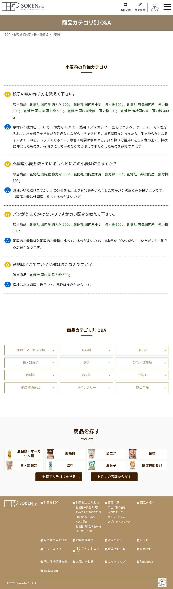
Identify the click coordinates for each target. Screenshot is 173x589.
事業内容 (114, 502)
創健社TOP (51, 502)
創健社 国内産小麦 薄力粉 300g (93, 111)
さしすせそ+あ (84, 531)
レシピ (144, 540)
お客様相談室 (84, 540)
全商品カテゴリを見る (59, 477)
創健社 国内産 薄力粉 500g (44, 111)
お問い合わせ (84, 561)
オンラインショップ (87, 551)
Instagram (51, 570)
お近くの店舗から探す (114, 477)
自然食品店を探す (55, 540)
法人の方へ (115, 540)
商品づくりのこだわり (88, 512)
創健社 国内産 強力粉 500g (50, 105)
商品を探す (147, 502)
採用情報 (146, 549)
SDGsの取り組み (85, 517)
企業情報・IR (116, 549)
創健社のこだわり (87, 502)
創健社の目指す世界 (87, 507)
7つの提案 (81, 521)
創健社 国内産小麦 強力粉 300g (98, 105)
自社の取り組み (117, 507)
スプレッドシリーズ (119, 521)
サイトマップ (117, 561)
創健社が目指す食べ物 (88, 526)
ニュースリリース (55, 549)
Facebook (146, 561)
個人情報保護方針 (55, 561)
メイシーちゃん (117, 517)
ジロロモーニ (115, 512)
